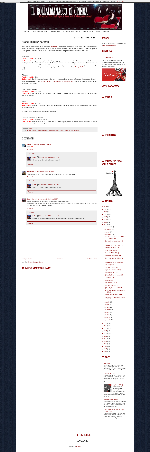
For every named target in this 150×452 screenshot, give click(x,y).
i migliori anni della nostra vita (56, 130)
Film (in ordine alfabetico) (39, 31)
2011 (105, 341)
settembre (108, 234)
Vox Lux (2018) (109, 265)
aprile (107, 312)
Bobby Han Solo (32, 199)
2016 (105, 328)
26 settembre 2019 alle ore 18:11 (44, 171)
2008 (105, 349)
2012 (105, 338)
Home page (25, 31)
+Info (118, 1)
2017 (105, 326)
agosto (107, 302)
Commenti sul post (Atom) (35, 262)
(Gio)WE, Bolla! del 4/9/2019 (113, 288)
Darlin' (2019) (109, 280)
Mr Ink (29, 144)
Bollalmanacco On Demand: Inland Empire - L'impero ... (115, 237)
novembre (108, 229)
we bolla (71, 130)
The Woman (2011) (111, 282)
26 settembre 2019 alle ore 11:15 (41, 144)
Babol (34, 157)
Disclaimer (106, 31)
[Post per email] (35, 128)
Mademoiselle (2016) (111, 272)
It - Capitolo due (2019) (112, 285)
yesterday (76, 130)
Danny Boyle (78, 67)
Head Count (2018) (111, 250)
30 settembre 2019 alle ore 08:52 (49, 185)
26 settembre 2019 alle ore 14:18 (49, 157)
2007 (105, 351)
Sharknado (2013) (109, 373)
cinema (34, 130)
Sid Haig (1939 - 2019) (112, 253)
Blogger (78, 446)
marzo (107, 315)
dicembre (108, 227)
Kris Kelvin (30, 171)
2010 (105, 344)
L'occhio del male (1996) (112, 248)
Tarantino (53, 46)
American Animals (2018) (112, 267)
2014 (105, 333)
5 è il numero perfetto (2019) (113, 294)
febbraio (108, 317)
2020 (105, 222)
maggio (107, 310)
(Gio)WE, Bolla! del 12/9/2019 (114, 275)
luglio (107, 304)
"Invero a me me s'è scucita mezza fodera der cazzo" (58, 81)
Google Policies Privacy (110, 45)
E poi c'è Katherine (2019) (113, 270)
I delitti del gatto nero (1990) (113, 255)
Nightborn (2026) (118, 385)
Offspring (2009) (110, 277)
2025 (105, 209)
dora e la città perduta (42, 130)
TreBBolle (107, 363)
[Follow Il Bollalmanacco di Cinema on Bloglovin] (114, 195)
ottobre (107, 232)
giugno (107, 307)
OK (123, 1)
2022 (105, 217)
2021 (105, 219)
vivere (66, 130)
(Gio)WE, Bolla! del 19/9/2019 (114, 262)
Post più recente (27, 259)
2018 (105, 323)
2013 (105, 336)
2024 (105, 212)
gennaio (108, 320)
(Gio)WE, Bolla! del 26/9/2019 (114, 245)
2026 (105, 206)
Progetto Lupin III (88, 31)
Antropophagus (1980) (111, 400)
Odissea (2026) (107, 57)
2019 (105, 224)
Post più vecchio (92, 259)
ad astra (29, 130)
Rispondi (30, 149)
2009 (105, 346)
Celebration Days (55, 31)
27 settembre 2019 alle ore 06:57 (48, 199)
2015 (105, 331)
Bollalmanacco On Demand (71, 31)
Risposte (31, 153)
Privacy (98, 31)
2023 (105, 214)
